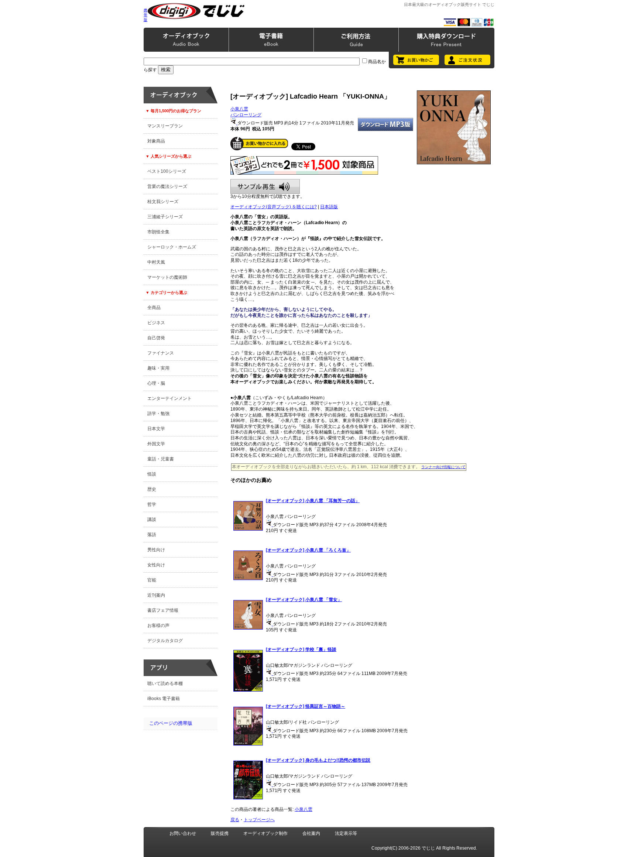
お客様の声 (158, 625)
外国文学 (156, 443)
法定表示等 (346, 833)
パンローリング (245, 114)
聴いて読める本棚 (165, 683)
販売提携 (220, 833)
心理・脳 (156, 383)
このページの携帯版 (170, 723)
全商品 (154, 307)
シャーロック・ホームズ (171, 247)
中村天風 (156, 262)
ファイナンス (160, 353)
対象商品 (156, 141)
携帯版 (145, 15)
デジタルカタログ (165, 640)
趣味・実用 (158, 368)
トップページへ (259, 819)
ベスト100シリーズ (166, 171)
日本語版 (329, 206)
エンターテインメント (169, 398)
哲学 (151, 504)
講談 (151, 519)
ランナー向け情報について (443, 467)
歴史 (151, 489)
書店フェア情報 (162, 610)
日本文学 (156, 428)
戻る (234, 819)
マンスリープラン (165, 125)
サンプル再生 (265, 186)
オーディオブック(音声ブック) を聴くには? (273, 206)
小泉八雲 (239, 109)
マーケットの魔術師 (167, 277)
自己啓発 (156, 337)
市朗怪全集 (158, 231)
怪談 (151, 474)
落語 (151, 534)
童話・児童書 (160, 459)
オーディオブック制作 (265, 833)
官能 (151, 580)
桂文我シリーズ (162, 201)
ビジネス (156, 322)
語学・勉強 (158, 413)
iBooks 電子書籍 (163, 698)
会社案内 (311, 833)
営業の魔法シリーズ (167, 186)
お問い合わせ (182, 833)
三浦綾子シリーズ (165, 216)
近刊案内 (156, 595)
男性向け (156, 549)
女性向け (156, 565)
